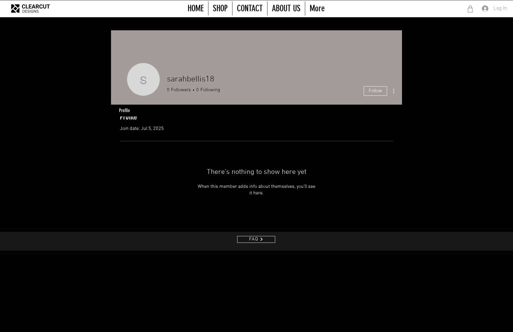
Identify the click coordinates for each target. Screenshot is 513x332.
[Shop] (470, 9)
